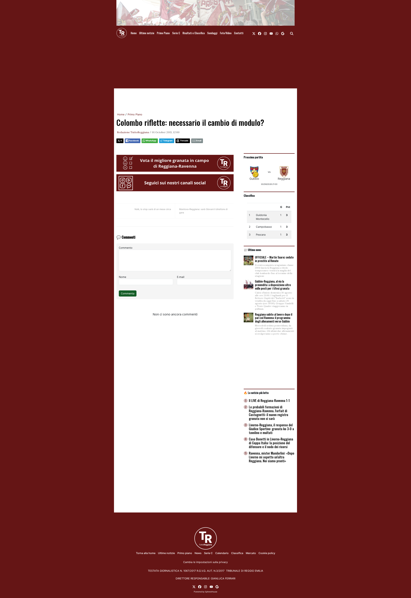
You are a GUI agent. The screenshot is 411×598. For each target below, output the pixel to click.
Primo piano (184, 553)
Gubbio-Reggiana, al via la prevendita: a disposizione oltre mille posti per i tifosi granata (273, 284)
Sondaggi (212, 33)
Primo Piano (163, 33)
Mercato (251, 553)
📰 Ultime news (252, 250)
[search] (292, 33)
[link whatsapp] (277, 33)
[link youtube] (271, 33)
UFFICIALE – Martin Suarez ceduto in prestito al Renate (274, 259)
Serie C (176, 33)
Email (198, 140)
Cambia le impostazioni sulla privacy (205, 562)
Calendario (222, 553)
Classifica (249, 195)
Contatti (238, 33)
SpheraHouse (211, 591)
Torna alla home (145, 553)
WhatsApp (151, 140)
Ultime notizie (146, 33)
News (198, 553)
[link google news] (283, 33)
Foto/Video (226, 33)
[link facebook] (259, 33)
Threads (184, 140)
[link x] (254, 33)
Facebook (134, 140)
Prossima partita (253, 157)
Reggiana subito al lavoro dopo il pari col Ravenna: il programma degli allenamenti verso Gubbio (273, 317)
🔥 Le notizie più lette (256, 393)
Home (134, 33)
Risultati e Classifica (194, 33)
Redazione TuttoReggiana (133, 132)
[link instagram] (265, 33)
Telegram (168, 140)
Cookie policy (266, 553)
